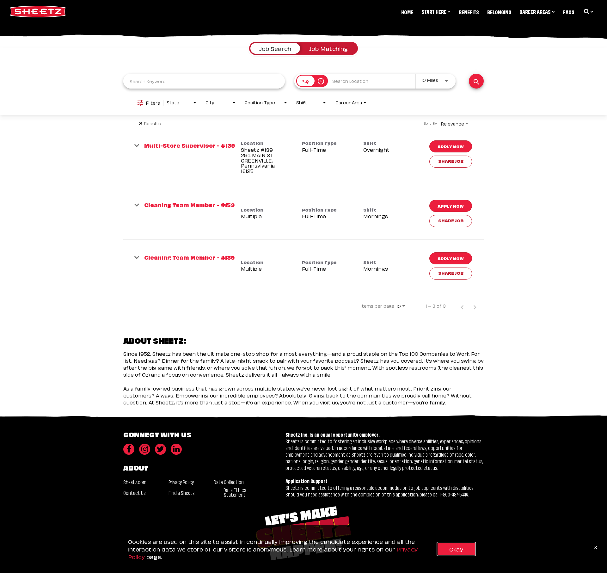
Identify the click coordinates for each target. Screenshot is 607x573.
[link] (303, 157)
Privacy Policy (181, 481)
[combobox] (204, 81)
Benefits (469, 11)
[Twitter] (160, 449)
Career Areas (535, 11)
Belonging (499, 11)
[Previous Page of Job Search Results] (462, 305)
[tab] (275, 48)
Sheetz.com (134, 481)
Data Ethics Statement (235, 492)
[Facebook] (128, 449)
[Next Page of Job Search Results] (475, 305)
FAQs (568, 11)
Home (407, 11)
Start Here (433, 11)
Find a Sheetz (182, 492)
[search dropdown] (588, 11)
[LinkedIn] (176, 449)
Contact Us (134, 492)
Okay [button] (456, 549)
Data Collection (229, 481)
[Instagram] (144, 449)
